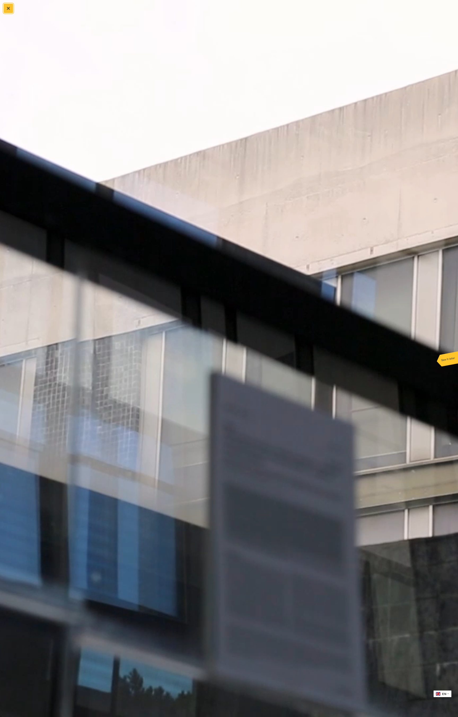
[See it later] (447, 358)
